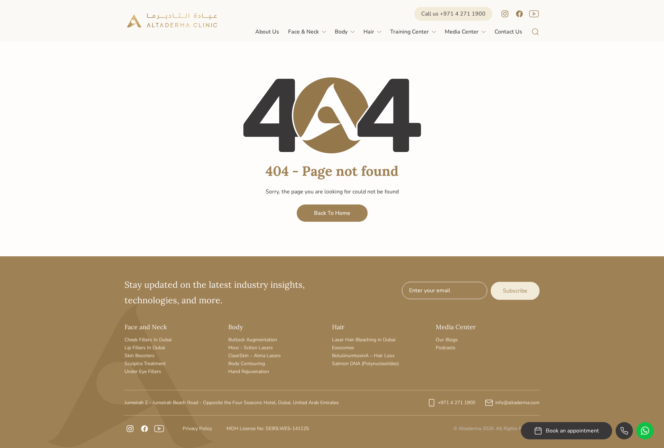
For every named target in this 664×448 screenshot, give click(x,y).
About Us (267, 32)
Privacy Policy (197, 428)
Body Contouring (246, 363)
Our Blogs (447, 339)
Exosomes (343, 347)
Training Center (409, 32)
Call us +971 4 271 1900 (453, 14)
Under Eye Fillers (142, 371)
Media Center (462, 32)
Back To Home (332, 213)
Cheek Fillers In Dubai (148, 339)
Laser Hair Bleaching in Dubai (363, 339)
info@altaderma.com (517, 402)
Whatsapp (645, 430)
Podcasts (445, 347)
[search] (535, 32)
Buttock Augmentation (252, 339)
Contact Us (508, 32)
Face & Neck (303, 32)
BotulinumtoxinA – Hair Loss (363, 355)
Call (624, 430)
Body (341, 32)
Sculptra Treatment (145, 363)
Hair (368, 32)
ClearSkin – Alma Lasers (254, 355)
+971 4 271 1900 (456, 402)
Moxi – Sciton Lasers (250, 347)
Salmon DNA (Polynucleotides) (365, 363)
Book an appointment (572, 431)
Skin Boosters (139, 355)
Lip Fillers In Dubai (144, 347)
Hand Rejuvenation (248, 371)
